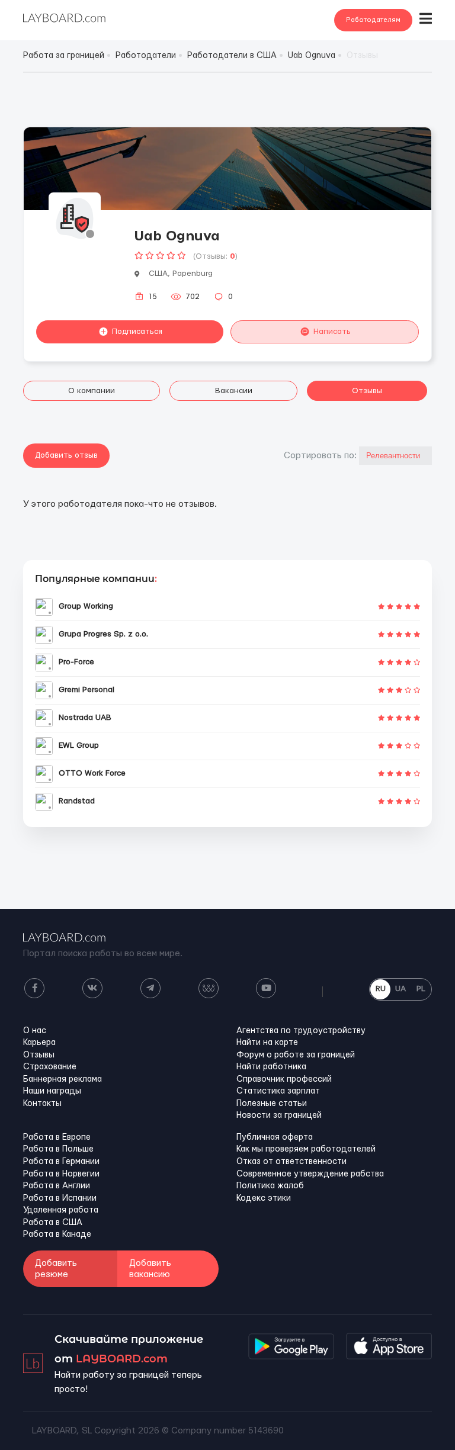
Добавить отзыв (66, 455)
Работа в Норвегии (61, 1174)
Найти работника (271, 1067)
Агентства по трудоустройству (301, 1031)
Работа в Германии (61, 1162)
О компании (91, 391)
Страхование (49, 1067)
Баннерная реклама (62, 1079)
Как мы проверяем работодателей (306, 1149)
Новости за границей (279, 1115)
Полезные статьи (271, 1103)
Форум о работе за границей (295, 1055)
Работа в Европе (57, 1137)
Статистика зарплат (278, 1091)
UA (400, 989)
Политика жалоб (270, 1186)
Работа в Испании (60, 1198)
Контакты (42, 1103)
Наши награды (52, 1091)
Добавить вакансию (150, 1269)
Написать (332, 331)
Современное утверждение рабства (310, 1174)
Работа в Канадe (57, 1234)
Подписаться (137, 331)
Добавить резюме (56, 1269)
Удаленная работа (60, 1210)
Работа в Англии (56, 1186)
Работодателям (373, 20)
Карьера (39, 1043)
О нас (34, 1031)
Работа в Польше (58, 1149)
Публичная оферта (274, 1137)
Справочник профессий (284, 1079)
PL (420, 989)
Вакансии (233, 391)
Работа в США (52, 1222)
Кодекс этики (263, 1198)
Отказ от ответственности (291, 1162)
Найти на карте (267, 1043)
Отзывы (367, 391)
